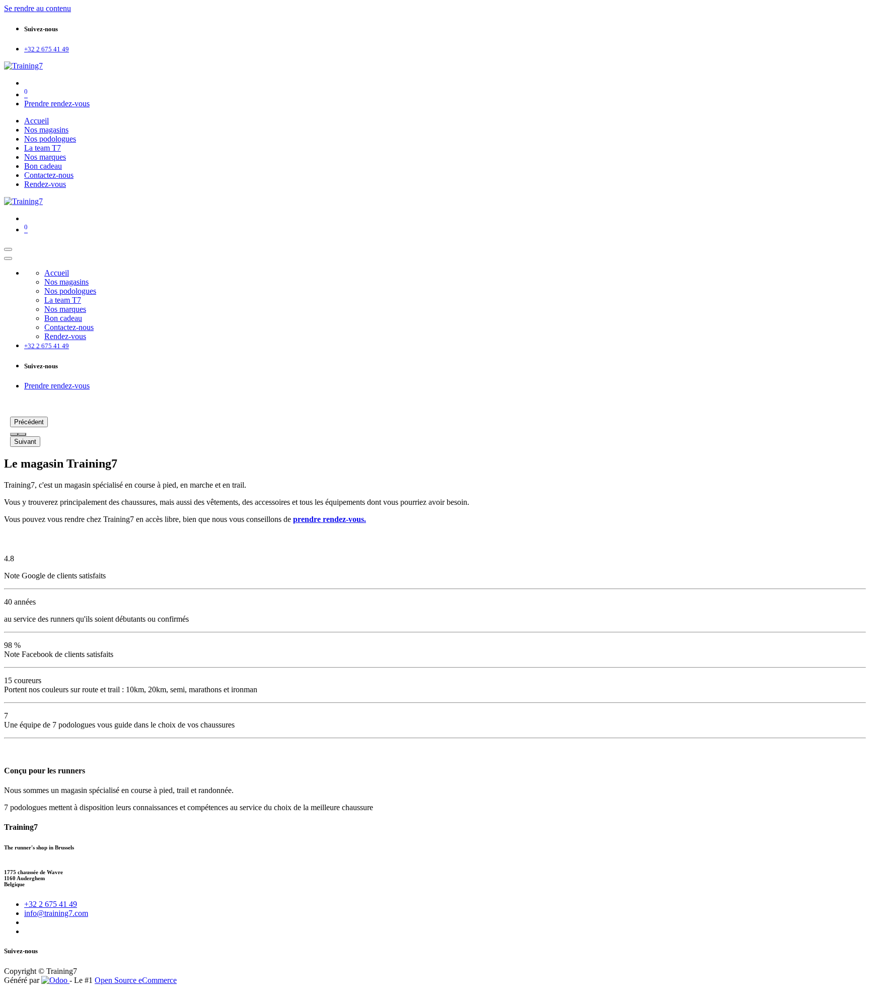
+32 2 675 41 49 (50, 904)
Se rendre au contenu (37, 8)
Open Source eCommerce (136, 980)
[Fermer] (8, 258)
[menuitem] (36, 120)
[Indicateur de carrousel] (14, 434)
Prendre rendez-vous (57, 103)
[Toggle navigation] (8, 249)
